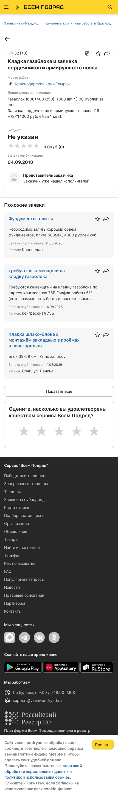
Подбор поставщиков (24, 515)
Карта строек (16, 507)
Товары (11, 539)
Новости (12, 587)
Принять (103, 744)
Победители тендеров (24, 475)
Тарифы (11, 555)
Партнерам (14, 603)
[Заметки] (87, 53)
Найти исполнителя (22, 547)
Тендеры (12, 491)
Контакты (13, 611)
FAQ (8, 571)
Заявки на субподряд (24, 499)
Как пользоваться (21, 563)
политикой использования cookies (37, 777)
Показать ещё (59, 391)
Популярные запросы (24, 579)
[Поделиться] (107, 53)
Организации (16, 523)
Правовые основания (24, 595)
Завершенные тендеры (26, 483)
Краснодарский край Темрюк (43, 83)
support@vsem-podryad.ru (37, 700)
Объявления (15, 531)
